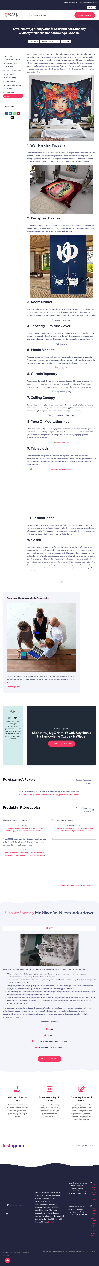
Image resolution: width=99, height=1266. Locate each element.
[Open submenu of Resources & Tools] (91, 2)
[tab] (49, 928)
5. (9, 74)
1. (12, 59)
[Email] (12, 118)
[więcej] (51, 1222)
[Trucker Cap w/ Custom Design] (74, 860)
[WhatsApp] (14, 114)
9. (8, 89)
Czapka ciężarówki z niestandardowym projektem (74, 885)
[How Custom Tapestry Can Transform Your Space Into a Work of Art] (49, 792)
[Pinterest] (18, 114)
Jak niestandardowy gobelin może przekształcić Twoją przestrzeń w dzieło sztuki (49, 795)
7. (9, 81)
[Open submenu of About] (78, 2)
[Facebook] (6, 114)
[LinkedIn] (10, 114)
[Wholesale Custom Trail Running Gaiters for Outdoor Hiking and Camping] (62, 820)
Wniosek (6, 96)
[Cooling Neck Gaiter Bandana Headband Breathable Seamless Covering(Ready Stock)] (15, 820)
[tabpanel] (49, 979)
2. (11, 63)
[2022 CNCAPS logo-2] (11, 13)
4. (12, 70)
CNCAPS (35, 41)
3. (9, 66)
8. (12, 85)
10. (9, 92)
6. (10, 78)
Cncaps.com (16, 1252)
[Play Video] (49, 950)
